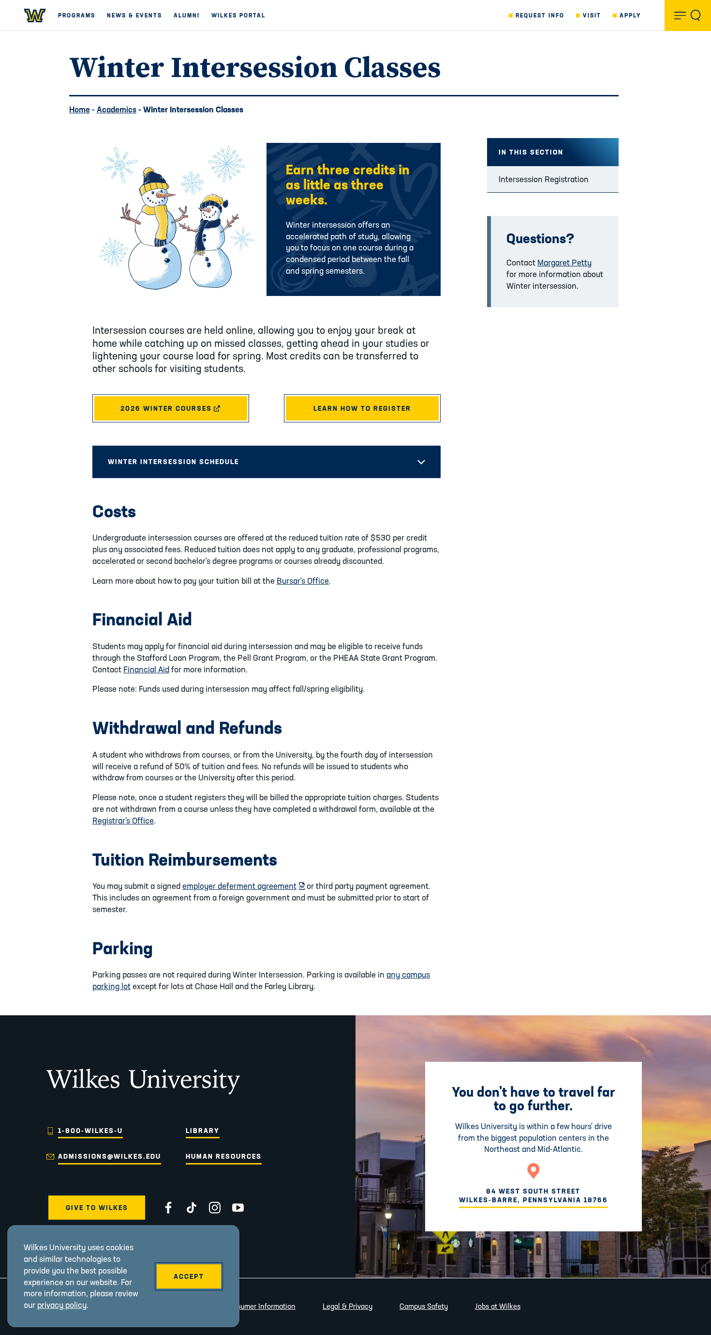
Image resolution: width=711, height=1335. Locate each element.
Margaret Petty (564, 262)
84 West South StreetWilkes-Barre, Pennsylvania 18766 (533, 1195)
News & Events (134, 15)
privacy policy (62, 1305)
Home (79, 109)
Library (203, 1130)
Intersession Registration (544, 179)
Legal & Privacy (347, 1306)
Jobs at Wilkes (497, 1306)
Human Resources (224, 1156)
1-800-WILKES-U (90, 1130)
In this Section (531, 152)
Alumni (187, 15)
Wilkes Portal (238, 15)
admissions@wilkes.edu (109, 1156)
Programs (76, 15)
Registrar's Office (123, 820)
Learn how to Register (362, 408)
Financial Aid (146, 669)
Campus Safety (424, 1306)
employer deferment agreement (243, 886)
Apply (630, 15)
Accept (189, 1276)
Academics (116, 109)
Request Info (540, 15)
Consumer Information (260, 1306)
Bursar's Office (303, 580)
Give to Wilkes (97, 1207)
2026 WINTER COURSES (184, 408)
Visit (592, 15)
